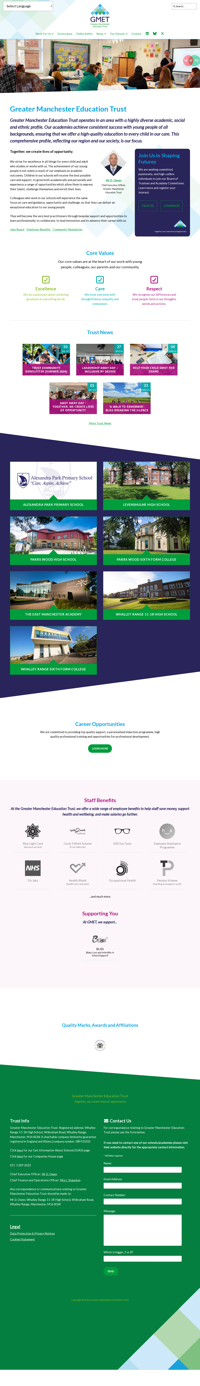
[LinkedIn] (149, 33)
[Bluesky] (156, 33)
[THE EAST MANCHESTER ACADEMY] (53, 590)
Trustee (147, 206)
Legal (15, 1226)
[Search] (173, 6)
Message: (110, 1211)
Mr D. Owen (113, 180)
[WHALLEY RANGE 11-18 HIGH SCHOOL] (146, 590)
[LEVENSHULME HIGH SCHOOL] (146, 480)
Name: (108, 1163)
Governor (171, 206)
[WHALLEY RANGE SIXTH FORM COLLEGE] (53, 645)
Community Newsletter (68, 229)
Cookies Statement (22, 1239)
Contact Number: (115, 1195)
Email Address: (113, 1179)
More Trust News (100, 423)
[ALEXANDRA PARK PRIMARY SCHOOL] (53, 480)
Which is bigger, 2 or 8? (118, 1252)
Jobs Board (17, 229)
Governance (64, 33)
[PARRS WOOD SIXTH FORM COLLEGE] (146, 535)
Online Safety (84, 33)
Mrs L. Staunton (70, 1180)
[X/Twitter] (164, 33)
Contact (136, 33)
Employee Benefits (38, 229)
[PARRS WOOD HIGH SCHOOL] (53, 535)
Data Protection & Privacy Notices (32, 1233)
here (20, 1150)
